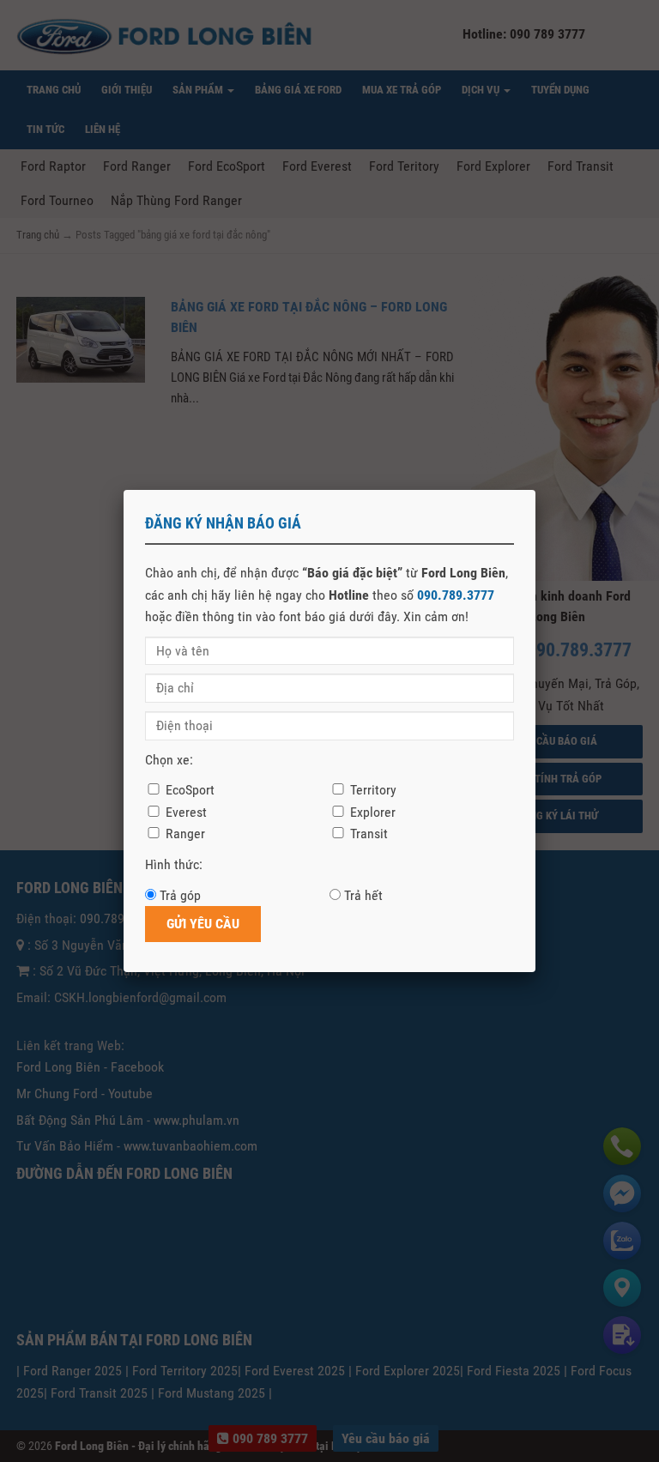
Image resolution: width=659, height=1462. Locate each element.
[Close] (535, 489)
